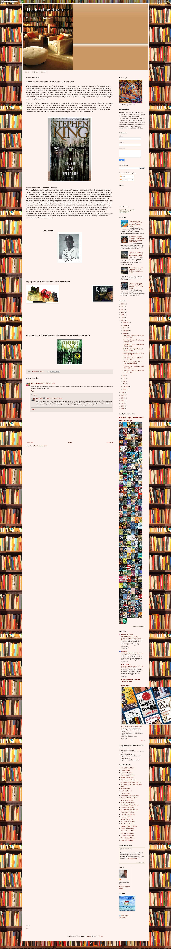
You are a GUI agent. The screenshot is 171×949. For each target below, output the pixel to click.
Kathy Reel (39, 398)
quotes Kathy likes (126, 848)
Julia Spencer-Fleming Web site (130, 805)
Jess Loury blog (125, 788)
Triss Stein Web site (126, 773)
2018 (122, 317)
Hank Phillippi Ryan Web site (129, 810)
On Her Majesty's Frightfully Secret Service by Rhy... (133, 349)
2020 (122, 312)
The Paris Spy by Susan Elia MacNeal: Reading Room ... (133, 367)
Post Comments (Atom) (40, 446)
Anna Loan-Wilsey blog (127, 824)
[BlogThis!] (53, 372)
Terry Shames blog (126, 793)
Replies (35, 395)
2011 (122, 406)
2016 (122, 392)
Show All (143, 740)
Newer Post (30, 442)
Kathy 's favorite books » (139, 626)
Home (27, 72)
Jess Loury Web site (126, 791)
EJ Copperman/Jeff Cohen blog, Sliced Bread (131, 785)
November (126, 325)
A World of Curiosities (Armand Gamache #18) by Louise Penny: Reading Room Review (136, 239)
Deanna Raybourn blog (127, 828)
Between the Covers (127, 635)
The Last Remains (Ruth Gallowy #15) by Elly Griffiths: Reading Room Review (136, 270)
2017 (122, 320)
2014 (122, 398)
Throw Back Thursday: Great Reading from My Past (133, 336)
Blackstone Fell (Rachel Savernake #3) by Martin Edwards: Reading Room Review (136, 285)
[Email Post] (47, 371)
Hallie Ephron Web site (127, 803)
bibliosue (124, 651)
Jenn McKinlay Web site (127, 775)
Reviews (43, 72)
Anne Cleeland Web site (127, 812)
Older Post (110, 442)
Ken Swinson (35, 383)
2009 (122, 409)
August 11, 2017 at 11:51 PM (54, 398)
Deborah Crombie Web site (128, 831)
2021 (122, 309)
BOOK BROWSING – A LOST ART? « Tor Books (130, 680)
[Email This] (51, 372)
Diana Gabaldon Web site (128, 838)
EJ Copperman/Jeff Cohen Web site (131, 782)
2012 (122, 403)
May (124, 381)
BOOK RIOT (125, 686)
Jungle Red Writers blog (127, 821)
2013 (122, 401)
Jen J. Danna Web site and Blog (130, 795)
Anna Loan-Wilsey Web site (129, 826)
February (125, 386)
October (125, 328)
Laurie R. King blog (126, 817)
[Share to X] (55, 372)
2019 (122, 315)
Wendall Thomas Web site (128, 780)
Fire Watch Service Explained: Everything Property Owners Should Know (131, 638)
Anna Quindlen (132, 858)
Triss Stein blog (125, 770)
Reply (32, 391)
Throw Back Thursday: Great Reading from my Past (133, 345)
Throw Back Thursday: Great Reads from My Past (133, 358)
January (125, 389)
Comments (125, 180)
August (125, 333)
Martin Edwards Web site (128, 768)
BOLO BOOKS (126, 665)
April (124, 384)
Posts (123, 176)
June (124, 378)
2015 (122, 395)
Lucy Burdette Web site (127, 807)
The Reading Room (44, 9)
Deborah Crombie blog (127, 833)
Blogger (101, 936)
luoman (89, 936)
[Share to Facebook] (57, 372)
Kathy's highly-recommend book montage (131, 419)
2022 (122, 307)
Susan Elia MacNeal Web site (129, 798)
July (124, 376)
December (126, 322)
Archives (35, 72)
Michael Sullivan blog (127, 819)
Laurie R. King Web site (128, 814)
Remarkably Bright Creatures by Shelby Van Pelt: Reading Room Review (136, 223)
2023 (122, 304)
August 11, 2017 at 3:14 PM (47, 383)
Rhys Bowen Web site (127, 800)
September (126, 330)
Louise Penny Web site (127, 835)
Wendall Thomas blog (127, 777)
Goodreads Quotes (140, 862)
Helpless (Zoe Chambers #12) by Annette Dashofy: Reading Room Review (136, 253)
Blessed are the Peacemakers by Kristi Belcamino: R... (133, 354)
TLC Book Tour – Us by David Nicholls (132, 653)
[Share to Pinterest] (59, 372)
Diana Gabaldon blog (127, 840)
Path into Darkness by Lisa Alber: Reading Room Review (132, 362)
